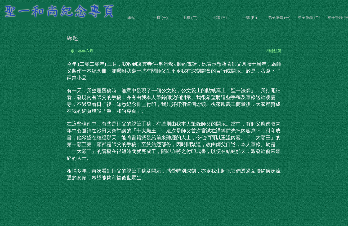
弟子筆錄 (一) (279, 18)
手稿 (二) (190, 18)
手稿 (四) (249, 18)
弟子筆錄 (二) (309, 18)
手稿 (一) (160, 18)
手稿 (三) (219, 18)
